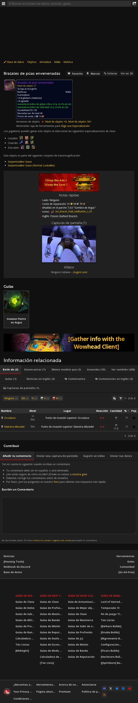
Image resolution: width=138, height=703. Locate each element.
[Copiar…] (114, 398)
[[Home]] (7, 694)
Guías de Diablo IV (112, 595)
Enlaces (112, 73)
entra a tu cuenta (42, 540)
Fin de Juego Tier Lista (112, 614)
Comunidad (127, 566)
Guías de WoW (25, 595)
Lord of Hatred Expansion (112, 601)
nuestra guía (79, 474)
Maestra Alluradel (14, 426)
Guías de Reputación (52, 632)
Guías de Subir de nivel (25, 614)
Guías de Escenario (52, 644)
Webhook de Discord (17, 566)
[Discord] (104, 688)
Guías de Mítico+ (25, 620)
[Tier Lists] (47, 663)
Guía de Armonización (82, 601)
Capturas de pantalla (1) (69, 223)
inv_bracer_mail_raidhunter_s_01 (73, 211)
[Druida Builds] (110, 632)
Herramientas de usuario (46, 684)
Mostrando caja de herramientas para (38, 126)
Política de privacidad (92, 691)
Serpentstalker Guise (20, 161)
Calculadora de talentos (25, 638)
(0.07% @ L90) (64, 104)
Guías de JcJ (75, 638)
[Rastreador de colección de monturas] (69, 343)
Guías (130, 561)
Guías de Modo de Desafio (52, 650)
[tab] (10, 369)
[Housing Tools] (14, 561)
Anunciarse (89, 684)
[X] (110, 688)
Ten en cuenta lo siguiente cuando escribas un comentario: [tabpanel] (54, 501)
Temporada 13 (110, 608)
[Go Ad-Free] (126, 572)
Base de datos (15, 62)
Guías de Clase (24, 601)
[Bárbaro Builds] (111, 626)
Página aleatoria (46, 691)
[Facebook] (123, 688)
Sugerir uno (80, 272)
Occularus (10, 418)
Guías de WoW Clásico (82, 595)
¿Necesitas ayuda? (23, 684)
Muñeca (68, 62)
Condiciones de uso (23, 698)
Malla (57, 62)
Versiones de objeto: (28, 121)
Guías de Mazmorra (52, 614)
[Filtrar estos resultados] (120, 398)
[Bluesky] (117, 688)
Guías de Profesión (25, 626)
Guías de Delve (24, 608)
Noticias (9, 556)
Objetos (31, 62)
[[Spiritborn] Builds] (112, 663)
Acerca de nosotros (69, 684)
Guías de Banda (25, 632)
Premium (65, 691)
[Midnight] (22, 650)
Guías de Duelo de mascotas (52, 638)
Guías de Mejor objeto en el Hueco (82, 608)
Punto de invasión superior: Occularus (67, 418)
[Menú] (3, 3)
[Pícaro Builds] (110, 650)
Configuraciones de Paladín (112, 644)
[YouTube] (129, 688)
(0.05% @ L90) (61, 107)
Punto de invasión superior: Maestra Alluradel (67, 426)
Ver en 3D (127, 73)
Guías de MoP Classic (52, 595)
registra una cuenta (61, 540)
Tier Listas (22, 644)
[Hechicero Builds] (112, 656)
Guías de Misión (50, 626)
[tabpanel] (69, 416)
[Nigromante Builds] (112, 638)
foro (56, 481)
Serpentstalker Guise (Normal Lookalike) (31, 165)
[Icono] (9, 85)
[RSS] (104, 694)
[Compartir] (134, 3)
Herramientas (125, 556)
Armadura (45, 62)
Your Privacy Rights (23, 691)
